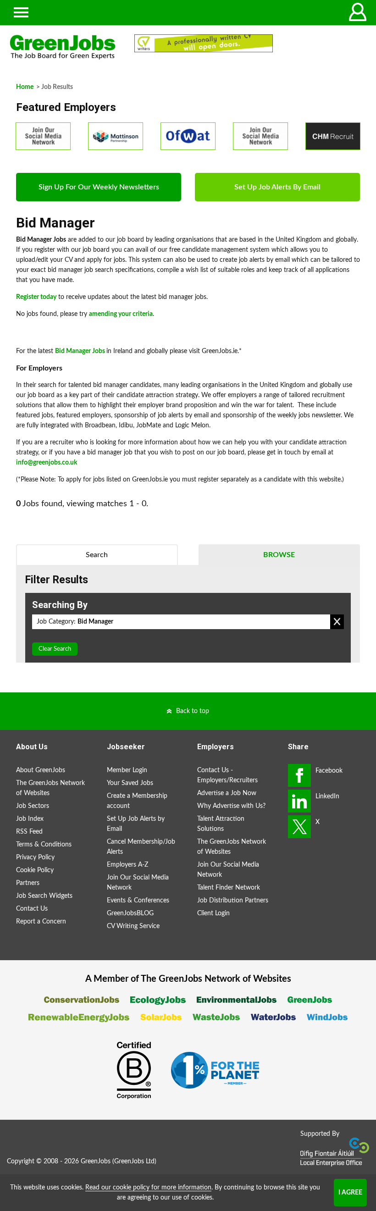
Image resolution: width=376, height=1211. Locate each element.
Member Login (127, 770)
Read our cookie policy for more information (148, 1187)
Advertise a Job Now (226, 793)
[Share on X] (299, 826)
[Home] (62, 47)
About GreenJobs (40, 770)
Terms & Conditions (44, 844)
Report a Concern (41, 921)
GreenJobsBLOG (130, 913)
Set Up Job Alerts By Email (277, 187)
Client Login (213, 913)
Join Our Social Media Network (138, 882)
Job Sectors (32, 806)
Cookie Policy (35, 870)
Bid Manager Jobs (80, 351)
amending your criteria (121, 314)
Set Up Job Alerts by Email (136, 824)
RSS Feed (29, 832)
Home (24, 87)
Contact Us (32, 909)
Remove (337, 621)
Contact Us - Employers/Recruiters (227, 775)
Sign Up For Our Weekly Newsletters (99, 187)
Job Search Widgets (44, 896)
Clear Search (55, 649)
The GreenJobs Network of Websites (50, 788)
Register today (36, 297)
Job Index (30, 819)
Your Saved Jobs (130, 783)
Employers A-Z (127, 865)
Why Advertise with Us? (231, 806)
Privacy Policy (35, 857)
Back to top (192, 711)
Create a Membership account (137, 801)
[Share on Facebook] (299, 775)
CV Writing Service (133, 926)
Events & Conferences (138, 900)
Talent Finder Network (228, 888)
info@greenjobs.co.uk (46, 462)
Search (97, 554)
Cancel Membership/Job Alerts (141, 847)
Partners (27, 883)
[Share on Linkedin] (299, 801)
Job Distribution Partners (232, 900)
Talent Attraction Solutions (220, 824)
